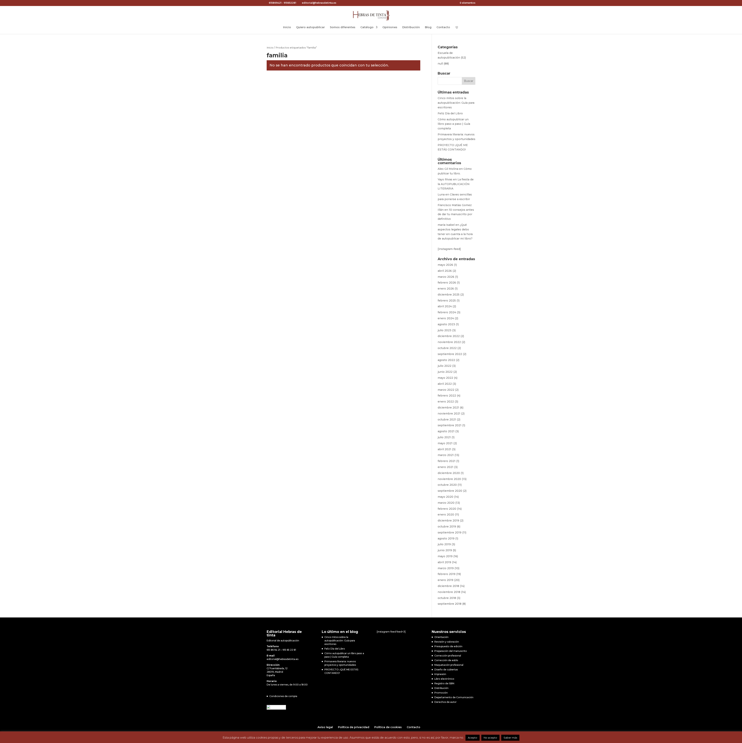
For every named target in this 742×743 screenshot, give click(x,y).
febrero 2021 (446, 461)
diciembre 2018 (448, 586)
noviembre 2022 (449, 342)
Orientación (441, 637)
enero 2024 (446, 318)
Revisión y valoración (446, 641)
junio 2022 (445, 372)
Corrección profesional (447, 655)
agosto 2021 (446, 431)
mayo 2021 (445, 443)
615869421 (275, 2)
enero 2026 (446, 288)
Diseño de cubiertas (446, 669)
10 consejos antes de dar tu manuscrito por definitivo (456, 214)
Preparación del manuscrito (450, 651)
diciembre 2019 (448, 520)
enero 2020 (446, 514)
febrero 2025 (447, 300)
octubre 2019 (447, 526)
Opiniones (389, 27)
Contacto (443, 27)
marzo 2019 (446, 568)
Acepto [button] (472, 737)
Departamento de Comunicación (453, 697)
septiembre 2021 (449, 425)
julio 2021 (444, 437)
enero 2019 (445, 580)
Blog (428, 27)
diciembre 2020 (449, 473)
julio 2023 (444, 330)
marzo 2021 (446, 455)
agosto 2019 (446, 538)
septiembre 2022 (450, 354)
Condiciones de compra (283, 696)
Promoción (441, 692)
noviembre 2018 (449, 592)
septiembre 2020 (450, 491)
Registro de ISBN (444, 683)
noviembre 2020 (449, 479)
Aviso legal (325, 727)
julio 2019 (444, 544)
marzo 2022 (446, 389)
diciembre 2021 (448, 407)
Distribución (411, 27)
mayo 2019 (445, 556)
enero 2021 (445, 467)
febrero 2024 (447, 312)
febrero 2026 (447, 282)
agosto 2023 (446, 324)
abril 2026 (445, 271)
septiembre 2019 (449, 532)
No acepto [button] (490, 737)
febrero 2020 (447, 508)
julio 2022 (444, 366)
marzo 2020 (446, 502)
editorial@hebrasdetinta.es (282, 659)
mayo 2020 (445, 496)
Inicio (287, 27)
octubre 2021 (447, 419)
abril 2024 (445, 306)
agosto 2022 (446, 360)
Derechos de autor (445, 702)
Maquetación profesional (448, 664)
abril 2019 (444, 562)
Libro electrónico (444, 678)
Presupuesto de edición (448, 646)
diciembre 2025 (448, 294)
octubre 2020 (447, 485)
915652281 (290, 2)
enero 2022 (446, 401)
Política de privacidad (353, 727)
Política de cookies (388, 727)
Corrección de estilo (446, 660)
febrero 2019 (446, 574)
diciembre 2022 (449, 336)
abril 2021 (444, 449)
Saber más (510, 737)
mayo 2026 (445, 265)
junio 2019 (445, 550)
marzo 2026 (446, 277)
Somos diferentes (342, 27)
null (440, 63)
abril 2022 (445, 384)
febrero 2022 (447, 395)
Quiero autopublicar (310, 27)
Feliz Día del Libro (450, 113)
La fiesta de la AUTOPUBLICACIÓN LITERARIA (456, 184)
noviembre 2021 (449, 413)
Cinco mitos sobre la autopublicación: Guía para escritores (456, 102)
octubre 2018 (447, 598)
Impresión (440, 674)
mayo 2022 (445, 378)
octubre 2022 (447, 348)
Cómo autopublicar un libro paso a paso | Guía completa (454, 124)
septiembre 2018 (449, 603)
